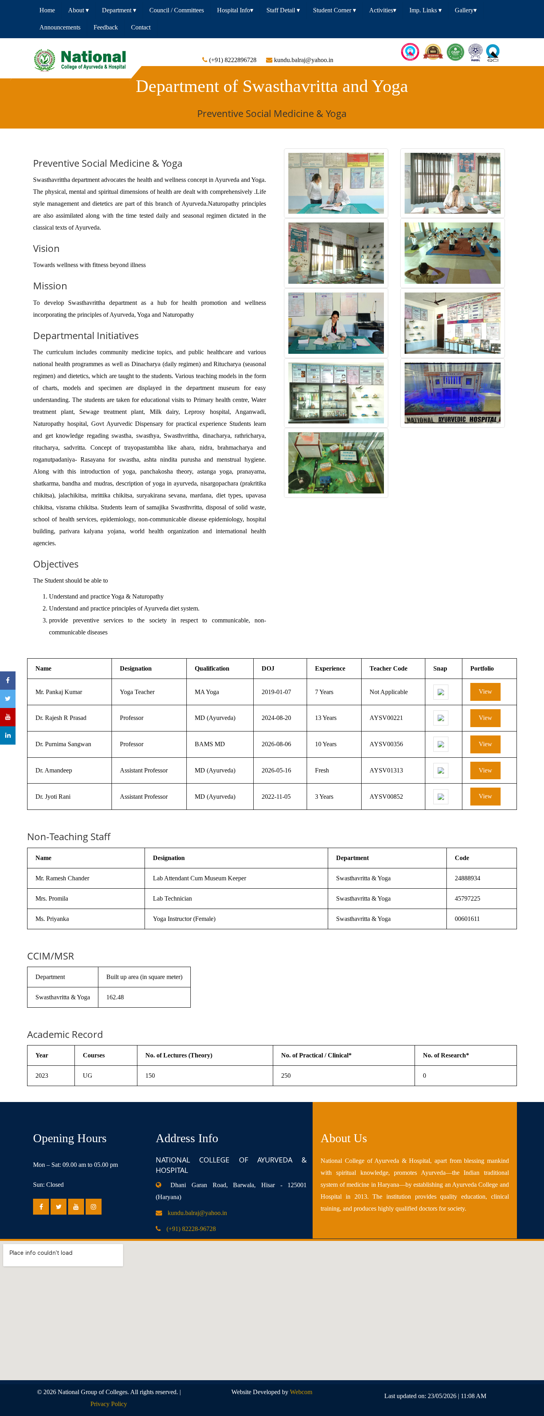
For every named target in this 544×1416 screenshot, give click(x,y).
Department (119, 10)
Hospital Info (235, 10)
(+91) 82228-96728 (191, 1228)
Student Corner (334, 10)
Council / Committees (176, 10)
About (78, 10)
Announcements (59, 27)
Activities (382, 10)
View (485, 691)
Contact (141, 27)
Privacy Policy (108, 1403)
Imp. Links (425, 10)
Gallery (466, 10)
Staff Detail (283, 10)
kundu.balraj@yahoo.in (197, 1212)
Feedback (106, 27)
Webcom (301, 1392)
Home (47, 10)
